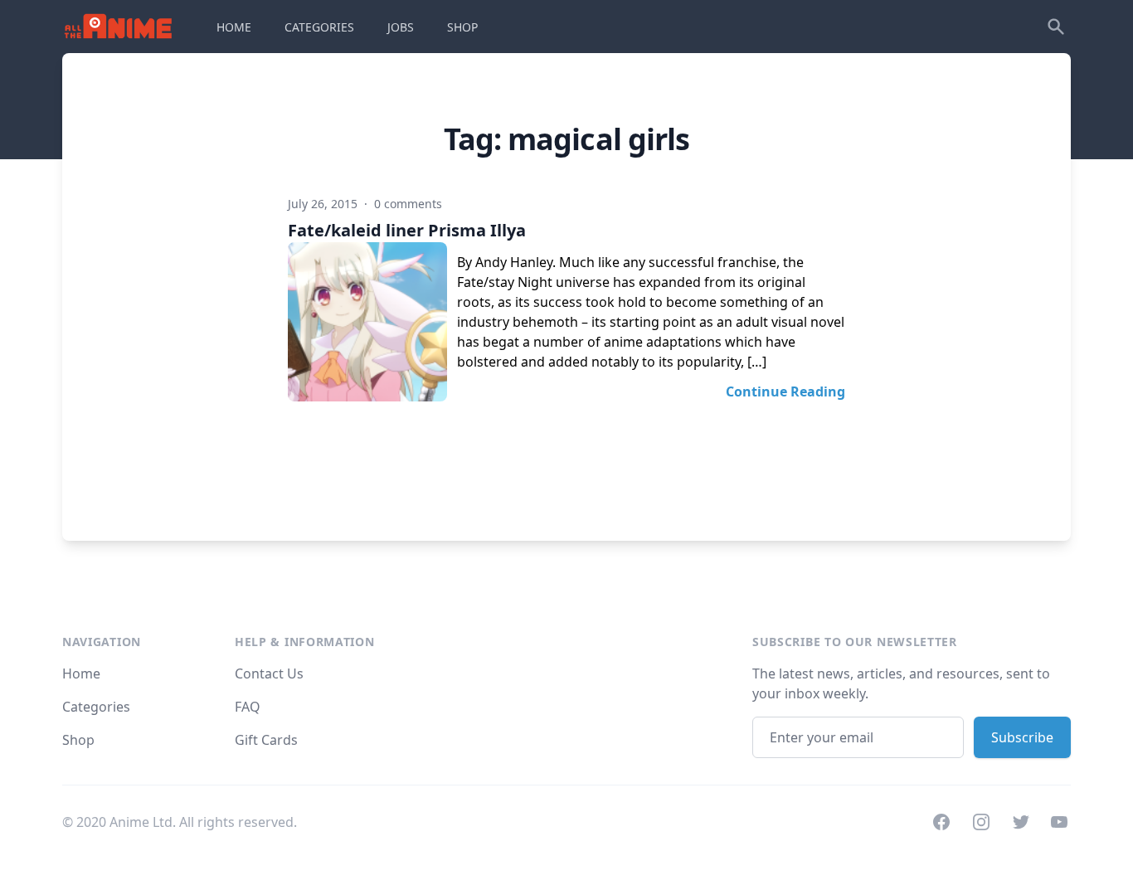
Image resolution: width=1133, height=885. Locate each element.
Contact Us (269, 673)
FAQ (247, 707)
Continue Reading (785, 391)
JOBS (400, 27)
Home (81, 673)
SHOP (462, 27)
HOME (233, 27)
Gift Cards (266, 740)
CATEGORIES (319, 27)
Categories (96, 707)
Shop (78, 740)
